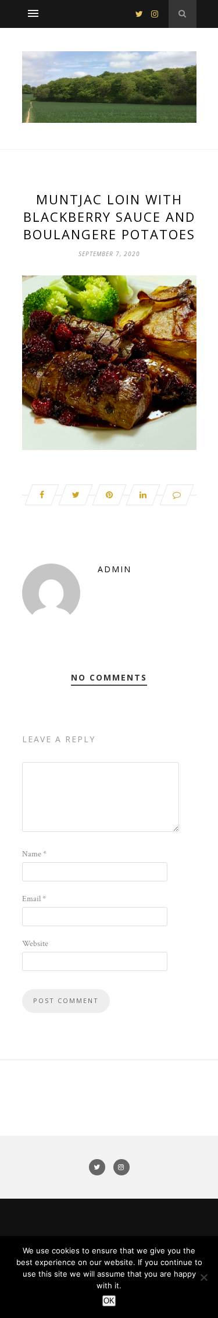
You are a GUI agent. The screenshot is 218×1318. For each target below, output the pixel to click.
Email (34, 899)
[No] (203, 1277)
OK (109, 1300)
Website (35, 943)
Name (34, 854)
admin (114, 569)
